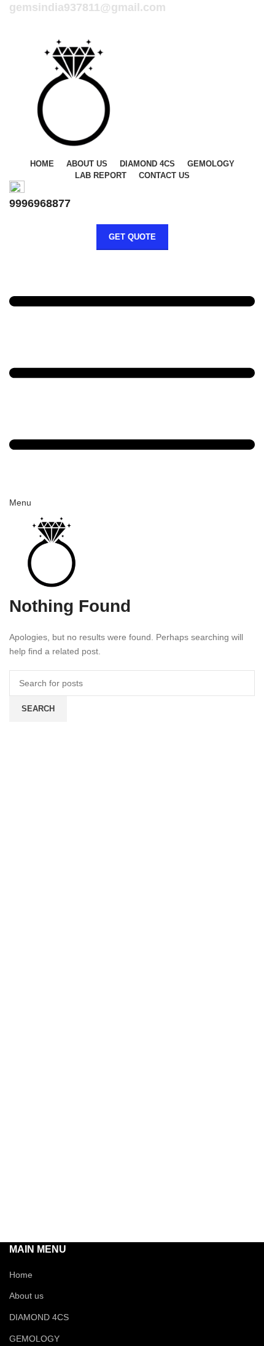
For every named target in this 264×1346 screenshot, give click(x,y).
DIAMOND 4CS (39, 1317)
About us (26, 1296)
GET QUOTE (132, 236)
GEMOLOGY (34, 1339)
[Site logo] (73, 91)
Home (21, 1275)
